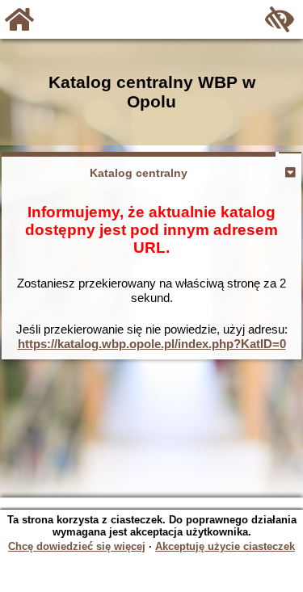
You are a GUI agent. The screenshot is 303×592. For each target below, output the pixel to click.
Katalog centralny (138, 172)
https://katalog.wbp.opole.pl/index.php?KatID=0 (152, 344)
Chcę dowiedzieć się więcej (76, 546)
